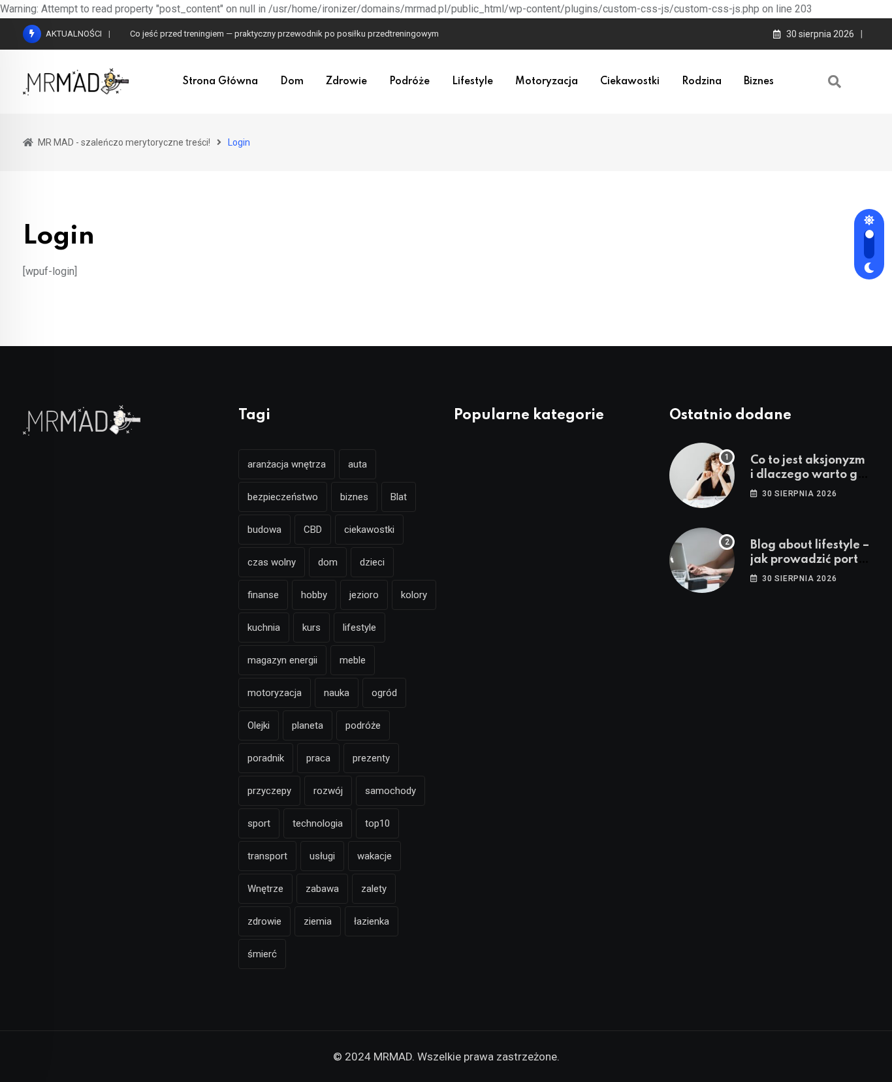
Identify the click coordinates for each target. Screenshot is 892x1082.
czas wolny (271, 562)
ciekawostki (369, 529)
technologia (318, 823)
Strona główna (220, 81)
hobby (314, 595)
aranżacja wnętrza (286, 464)
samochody (390, 791)
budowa (264, 529)
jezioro (364, 595)
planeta (307, 725)
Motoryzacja (546, 81)
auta (357, 464)
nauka (336, 693)
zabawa (322, 889)
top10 (377, 823)
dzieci (372, 562)
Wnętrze (265, 889)
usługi (322, 856)
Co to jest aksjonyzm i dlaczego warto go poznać (807, 475)
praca (318, 758)
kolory (414, 595)
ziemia (318, 921)
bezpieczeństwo (282, 497)
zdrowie (264, 921)
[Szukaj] (834, 81)
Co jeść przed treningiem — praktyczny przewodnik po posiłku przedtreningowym (284, 34)
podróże (363, 725)
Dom (292, 81)
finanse (263, 595)
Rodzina (702, 81)
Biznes (759, 81)
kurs (311, 627)
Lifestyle (472, 81)
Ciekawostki (630, 81)
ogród (384, 693)
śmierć (262, 954)
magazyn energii (282, 660)
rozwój (328, 791)
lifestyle (359, 627)
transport (267, 856)
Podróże (409, 81)
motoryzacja (274, 693)
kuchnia (263, 627)
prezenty (371, 758)
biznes (354, 497)
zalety (374, 889)
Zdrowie (346, 81)
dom (328, 562)
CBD (313, 529)
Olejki (258, 725)
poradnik (265, 758)
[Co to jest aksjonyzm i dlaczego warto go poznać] (702, 475)
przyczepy (269, 791)
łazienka (371, 921)
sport (258, 823)
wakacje (374, 856)
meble (353, 660)
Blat (398, 497)
